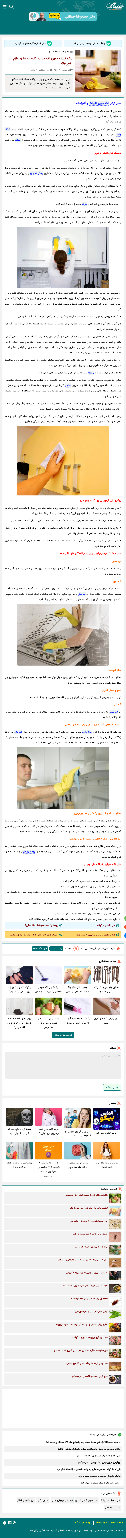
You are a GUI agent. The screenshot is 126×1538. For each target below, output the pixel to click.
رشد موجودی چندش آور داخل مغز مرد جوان (77, 1165)
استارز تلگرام (43, 1500)
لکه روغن (113, 712)
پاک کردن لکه (56, 948)
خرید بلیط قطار (112, 1508)
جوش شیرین (36, 173)
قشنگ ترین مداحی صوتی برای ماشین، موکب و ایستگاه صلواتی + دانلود (89, 1448)
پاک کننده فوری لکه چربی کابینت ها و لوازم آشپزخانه (43, 61)
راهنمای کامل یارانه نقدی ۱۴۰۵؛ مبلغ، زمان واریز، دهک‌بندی (33, 934)
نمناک (18, 140)
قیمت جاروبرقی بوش (62, 1500)
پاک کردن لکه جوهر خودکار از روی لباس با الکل (48, 989)
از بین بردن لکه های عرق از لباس (106, 1021)
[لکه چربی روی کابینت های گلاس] (63, 778)
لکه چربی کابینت (99, 103)
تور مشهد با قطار (26, 1500)
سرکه (84, 204)
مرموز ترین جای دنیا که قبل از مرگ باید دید (19, 1131)
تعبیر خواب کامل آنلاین (86, 1500)
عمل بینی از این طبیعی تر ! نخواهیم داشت (78, 1133)
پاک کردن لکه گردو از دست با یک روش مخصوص (48, 1023)
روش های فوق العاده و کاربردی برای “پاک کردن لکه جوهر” (19, 1023)
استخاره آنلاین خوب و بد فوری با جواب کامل (96, 934)
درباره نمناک (101, 1522)
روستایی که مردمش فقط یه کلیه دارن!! (41, 925)
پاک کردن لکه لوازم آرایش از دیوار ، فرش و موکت (77, 1021)
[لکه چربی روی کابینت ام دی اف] (63, 460)
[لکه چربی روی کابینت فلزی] (63, 635)
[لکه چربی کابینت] (63, 257)
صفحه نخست (116, 1522)
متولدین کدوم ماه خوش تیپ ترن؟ (106, 1165)
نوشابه (91, 373)
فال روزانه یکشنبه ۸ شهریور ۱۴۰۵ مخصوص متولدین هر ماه (48, 1167)
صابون (68, 385)
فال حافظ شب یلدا (110, 1500)
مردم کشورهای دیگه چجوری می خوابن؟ (48, 1131)
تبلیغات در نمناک (83, 1522)
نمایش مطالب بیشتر (63, 1035)
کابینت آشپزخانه (40, 948)
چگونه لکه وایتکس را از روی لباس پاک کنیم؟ (19, 989)
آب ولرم (18, 732)
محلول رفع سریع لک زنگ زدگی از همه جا (106, 989)
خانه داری (87, 732)
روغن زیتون (29, 852)
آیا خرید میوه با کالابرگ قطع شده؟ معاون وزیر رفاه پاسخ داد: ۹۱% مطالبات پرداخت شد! (83, 1442)
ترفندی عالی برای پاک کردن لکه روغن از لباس (77, 989)
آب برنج (81, 594)
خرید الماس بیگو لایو (106, 925)
